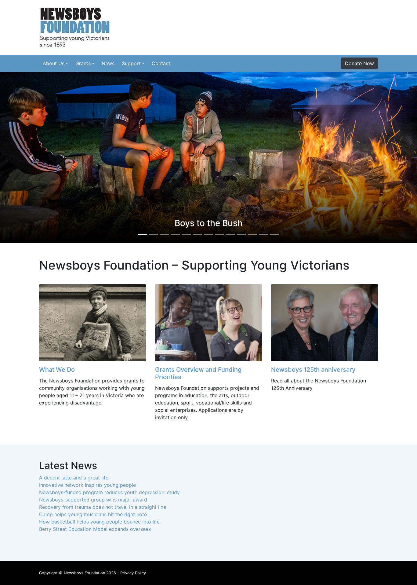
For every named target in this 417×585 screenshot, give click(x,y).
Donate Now (359, 63)
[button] (31, 157)
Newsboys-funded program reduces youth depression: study (109, 492)
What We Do (57, 369)
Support (131, 63)
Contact (161, 63)
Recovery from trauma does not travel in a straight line (102, 507)
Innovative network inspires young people (87, 485)
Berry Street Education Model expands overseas (95, 529)
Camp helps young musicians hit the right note (93, 514)
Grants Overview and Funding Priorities (198, 373)
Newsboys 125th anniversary (313, 369)
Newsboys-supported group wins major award (93, 500)
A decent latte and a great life (73, 478)
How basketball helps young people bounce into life (99, 522)
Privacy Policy (133, 573)
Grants (83, 63)
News (108, 63)
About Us (53, 63)
